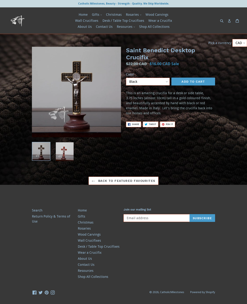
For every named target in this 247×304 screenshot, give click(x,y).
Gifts (98, 14)
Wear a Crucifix (160, 21)
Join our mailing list (137, 209)
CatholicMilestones (172, 292)
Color (130, 74)
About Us (85, 27)
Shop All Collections (154, 27)
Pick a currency (220, 43)
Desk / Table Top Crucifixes (123, 21)
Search (37, 210)
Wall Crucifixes (86, 21)
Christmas (114, 15)
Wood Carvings (157, 15)
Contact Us (104, 27)
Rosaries (134, 14)
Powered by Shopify (202, 292)
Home (83, 15)
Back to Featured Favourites (126, 181)
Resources (127, 26)
